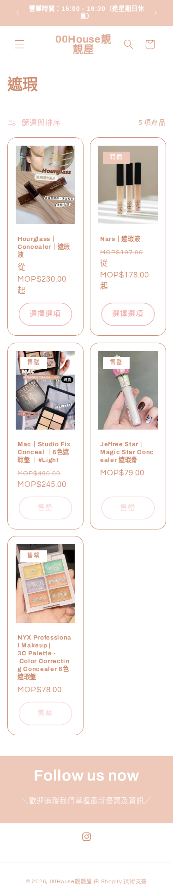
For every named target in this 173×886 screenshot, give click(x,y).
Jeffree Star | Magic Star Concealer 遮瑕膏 (127, 451)
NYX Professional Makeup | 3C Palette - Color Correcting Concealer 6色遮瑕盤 (45, 657)
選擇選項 (45, 314)
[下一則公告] (155, 12)
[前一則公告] (17, 12)
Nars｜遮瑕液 (120, 238)
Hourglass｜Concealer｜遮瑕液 (44, 246)
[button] (19, 44)
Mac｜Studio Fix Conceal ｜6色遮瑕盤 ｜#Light (44, 451)
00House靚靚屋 (71, 881)
